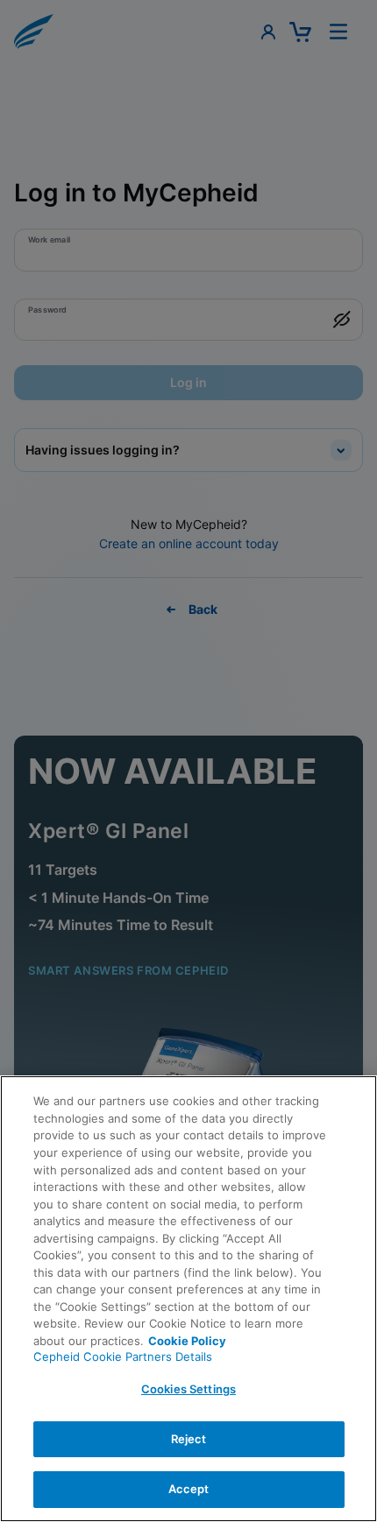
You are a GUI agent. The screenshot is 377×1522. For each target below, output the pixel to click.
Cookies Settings (188, 1389)
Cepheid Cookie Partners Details (122, 1356)
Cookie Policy (187, 1341)
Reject (189, 1439)
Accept (189, 1489)
